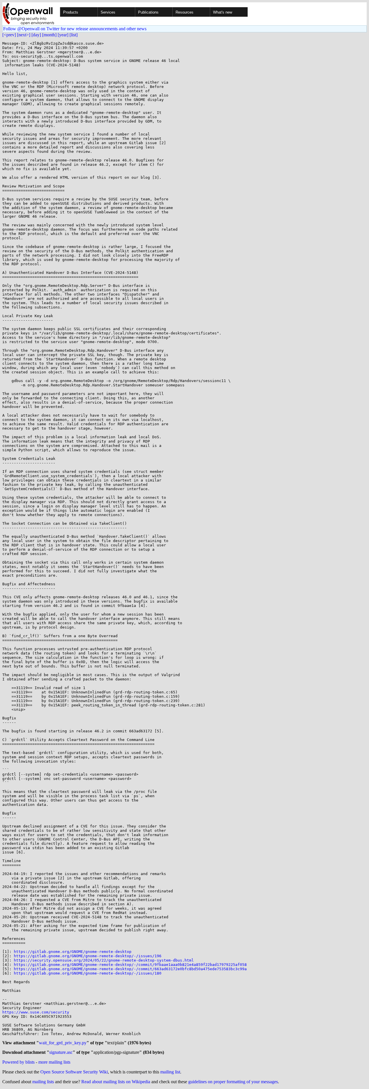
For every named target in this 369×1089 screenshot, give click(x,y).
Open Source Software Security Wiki (74, 1071)
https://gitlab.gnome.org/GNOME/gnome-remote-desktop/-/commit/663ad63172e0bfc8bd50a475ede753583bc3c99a (130, 969)
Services (108, 12)
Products (70, 12)
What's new (222, 12)
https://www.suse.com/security (35, 1012)
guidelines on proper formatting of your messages (233, 1081)
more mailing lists (54, 1062)
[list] (73, 34)
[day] (36, 34)
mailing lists (43, 1081)
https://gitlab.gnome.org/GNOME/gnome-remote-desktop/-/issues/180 (87, 973)
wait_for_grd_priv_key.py (62, 1042)
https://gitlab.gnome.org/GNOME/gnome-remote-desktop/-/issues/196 (87, 956)
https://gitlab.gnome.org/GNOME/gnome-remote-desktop (72, 951)
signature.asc (61, 1052)
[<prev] (9, 34)
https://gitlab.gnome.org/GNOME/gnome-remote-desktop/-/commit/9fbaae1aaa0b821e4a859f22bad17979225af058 (130, 964)
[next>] (23, 34)
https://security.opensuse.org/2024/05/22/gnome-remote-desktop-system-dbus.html (104, 960)
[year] (63, 34)
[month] (49, 34)
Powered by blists (18, 1062)
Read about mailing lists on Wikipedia (115, 1081)
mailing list (170, 1071)
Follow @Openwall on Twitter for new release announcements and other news (74, 28)
